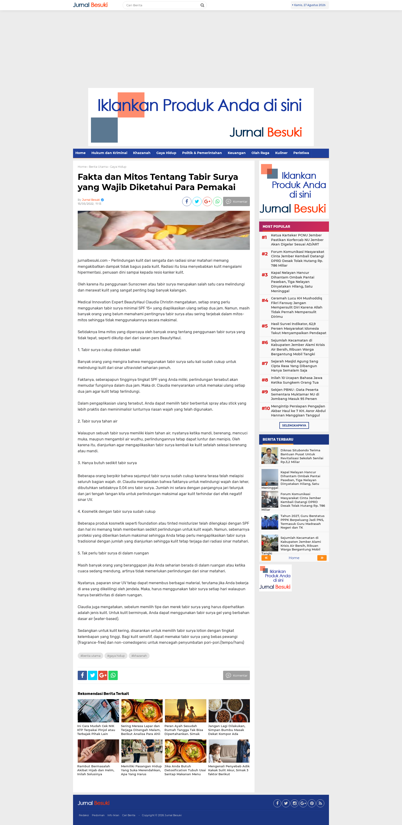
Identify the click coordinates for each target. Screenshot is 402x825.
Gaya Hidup (166, 153)
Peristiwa (301, 153)
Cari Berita (128, 815)
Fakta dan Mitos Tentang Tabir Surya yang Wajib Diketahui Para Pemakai (158, 182)
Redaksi (84, 815)
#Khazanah (139, 655)
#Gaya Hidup (116, 655)
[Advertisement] (201, 53)
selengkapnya (294, 425)
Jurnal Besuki (173, 815)
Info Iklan (113, 815)
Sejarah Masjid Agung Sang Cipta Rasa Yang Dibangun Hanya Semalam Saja (294, 365)
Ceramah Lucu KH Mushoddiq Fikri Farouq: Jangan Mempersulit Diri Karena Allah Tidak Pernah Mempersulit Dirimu (296, 307)
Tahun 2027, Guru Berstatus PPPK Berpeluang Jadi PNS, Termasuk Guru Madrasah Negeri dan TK (303, 522)
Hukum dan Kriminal (109, 153)
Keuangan (237, 153)
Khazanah (142, 153)
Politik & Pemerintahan (202, 153)
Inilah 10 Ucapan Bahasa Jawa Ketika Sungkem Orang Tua (296, 380)
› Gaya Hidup (117, 166)
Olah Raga (260, 153)
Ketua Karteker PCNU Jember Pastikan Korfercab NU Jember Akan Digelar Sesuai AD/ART (297, 239)
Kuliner (281, 153)
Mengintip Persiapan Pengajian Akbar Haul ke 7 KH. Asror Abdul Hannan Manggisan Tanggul (298, 410)
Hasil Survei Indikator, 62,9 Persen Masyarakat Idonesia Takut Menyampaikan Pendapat (298, 328)
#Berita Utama (90, 655)
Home (80, 153)
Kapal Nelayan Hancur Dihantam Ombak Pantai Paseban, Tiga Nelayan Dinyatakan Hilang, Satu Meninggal (292, 282)
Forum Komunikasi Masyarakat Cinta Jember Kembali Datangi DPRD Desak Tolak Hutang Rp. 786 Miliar (297, 259)
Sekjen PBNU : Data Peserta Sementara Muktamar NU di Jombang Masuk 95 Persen (295, 394)
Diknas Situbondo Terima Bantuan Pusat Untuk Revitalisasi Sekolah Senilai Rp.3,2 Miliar (302, 456)
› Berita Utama (97, 166)
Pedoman (98, 815)
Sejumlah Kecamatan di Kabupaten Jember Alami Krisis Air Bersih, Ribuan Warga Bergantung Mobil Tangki (298, 347)
